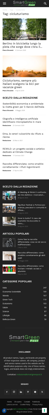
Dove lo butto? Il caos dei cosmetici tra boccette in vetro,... (29, 221)
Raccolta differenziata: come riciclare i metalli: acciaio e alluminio (31, 268)
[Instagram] (14, 392)
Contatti (27, 402)
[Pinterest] (28, 392)
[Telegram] (35, 392)
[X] (42, 392)
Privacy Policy (37, 404)
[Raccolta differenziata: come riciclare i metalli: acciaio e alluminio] (9, 269)
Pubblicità (36, 402)
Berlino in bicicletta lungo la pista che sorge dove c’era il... (22, 45)
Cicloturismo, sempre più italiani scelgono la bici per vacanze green (21, 84)
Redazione (7, 125)
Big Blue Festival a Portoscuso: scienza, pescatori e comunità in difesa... (32, 207)
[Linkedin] (21, 392)
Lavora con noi (12, 404)
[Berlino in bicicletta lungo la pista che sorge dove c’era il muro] (24, 29)
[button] (4, 3)
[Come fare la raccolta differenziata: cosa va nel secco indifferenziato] (9, 242)
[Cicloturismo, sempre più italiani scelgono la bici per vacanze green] (24, 66)
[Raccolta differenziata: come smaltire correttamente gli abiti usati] (9, 255)
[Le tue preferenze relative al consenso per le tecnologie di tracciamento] (44, 410)
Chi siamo (18, 402)
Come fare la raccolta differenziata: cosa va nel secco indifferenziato (32, 242)
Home (5, 10)
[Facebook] (7, 392)
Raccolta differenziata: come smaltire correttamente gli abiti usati (31, 255)
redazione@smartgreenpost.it (29, 374)
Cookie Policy (25, 404)
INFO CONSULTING (20, 409)
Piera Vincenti (8, 50)
